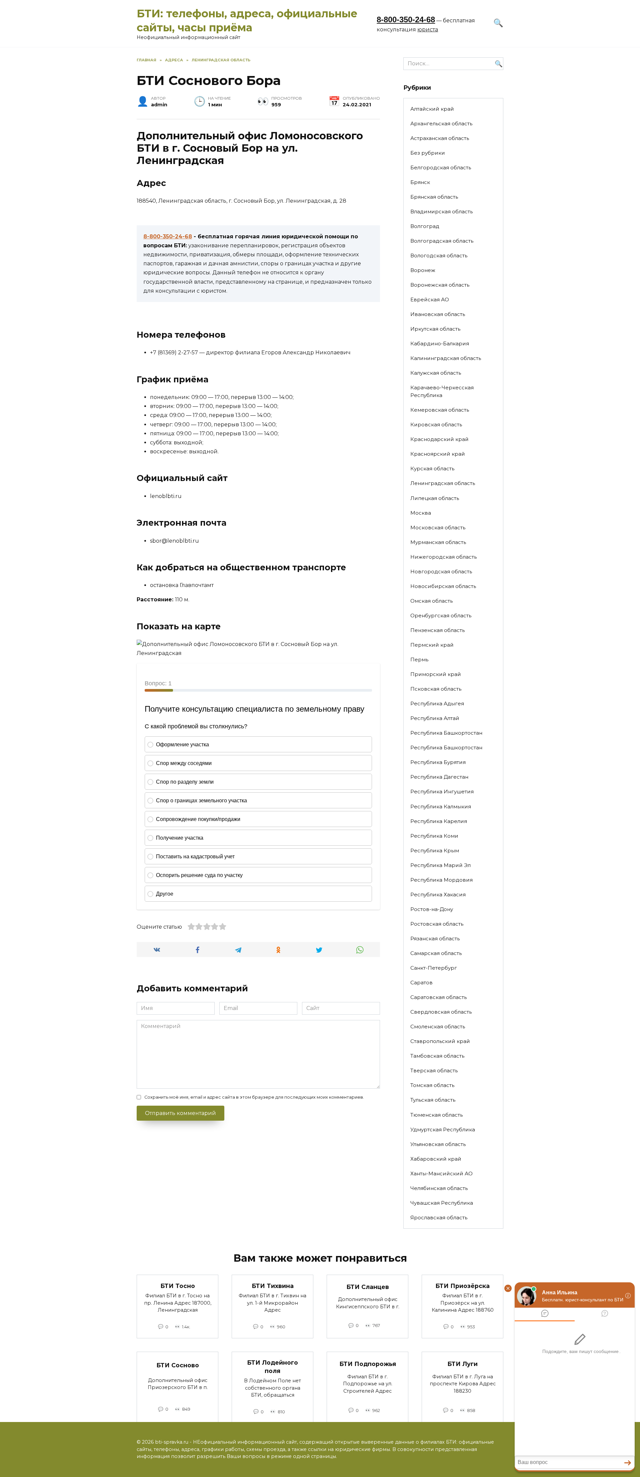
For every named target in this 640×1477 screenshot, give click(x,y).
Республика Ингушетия (442, 791)
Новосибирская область (443, 586)
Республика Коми (434, 836)
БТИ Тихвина (273, 1285)
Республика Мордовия (441, 880)
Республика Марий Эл (440, 865)
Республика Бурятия (438, 762)
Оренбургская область (440, 615)
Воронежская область (439, 285)
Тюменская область (436, 1115)
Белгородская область (440, 167)
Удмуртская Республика (442, 1129)
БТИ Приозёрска (462, 1285)
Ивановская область (437, 314)
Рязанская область (435, 938)
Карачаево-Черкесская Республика (442, 391)
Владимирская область (441, 211)
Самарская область (436, 953)
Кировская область (436, 424)
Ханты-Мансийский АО (441, 1173)
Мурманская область (438, 542)
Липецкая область (434, 498)
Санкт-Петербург (433, 968)
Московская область (437, 527)
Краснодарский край (439, 439)
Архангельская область (441, 123)
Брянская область (434, 197)
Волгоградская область (441, 241)
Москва (420, 513)
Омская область (431, 601)
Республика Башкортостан (446, 733)
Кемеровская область (439, 410)
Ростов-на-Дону (431, 909)
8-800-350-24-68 (406, 19)
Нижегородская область (443, 557)
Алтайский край (432, 109)
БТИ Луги (462, 1363)
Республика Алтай (434, 718)
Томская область (432, 1085)
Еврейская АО (429, 299)
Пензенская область (437, 630)
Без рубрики (427, 153)
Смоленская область (437, 1026)
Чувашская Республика (441, 1203)
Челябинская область (439, 1188)
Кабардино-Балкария (439, 343)
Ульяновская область (438, 1144)
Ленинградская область (442, 483)
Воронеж (422, 270)
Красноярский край (437, 454)
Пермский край (432, 645)
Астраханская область (439, 138)
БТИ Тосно (177, 1285)
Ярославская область (438, 1217)
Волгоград (424, 226)
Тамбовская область (437, 1056)
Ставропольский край (440, 1041)
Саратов (421, 982)
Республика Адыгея (437, 703)
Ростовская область (436, 924)
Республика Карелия (438, 821)
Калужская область (435, 373)
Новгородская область (441, 571)
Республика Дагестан (439, 777)
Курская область (432, 468)
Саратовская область (438, 997)
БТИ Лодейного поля (272, 1366)
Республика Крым (434, 850)
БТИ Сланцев (367, 1286)
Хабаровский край (435, 1159)
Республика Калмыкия (440, 806)
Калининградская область (445, 358)
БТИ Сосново (177, 1364)
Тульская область (432, 1100)
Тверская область (434, 1070)
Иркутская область (435, 329)
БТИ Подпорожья (367, 1363)
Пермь (419, 659)
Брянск (420, 182)
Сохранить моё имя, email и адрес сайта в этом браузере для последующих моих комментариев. (254, 1097)
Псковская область (435, 689)
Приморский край (435, 674)
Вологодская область (438, 255)
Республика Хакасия (438, 894)
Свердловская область (441, 1012)
